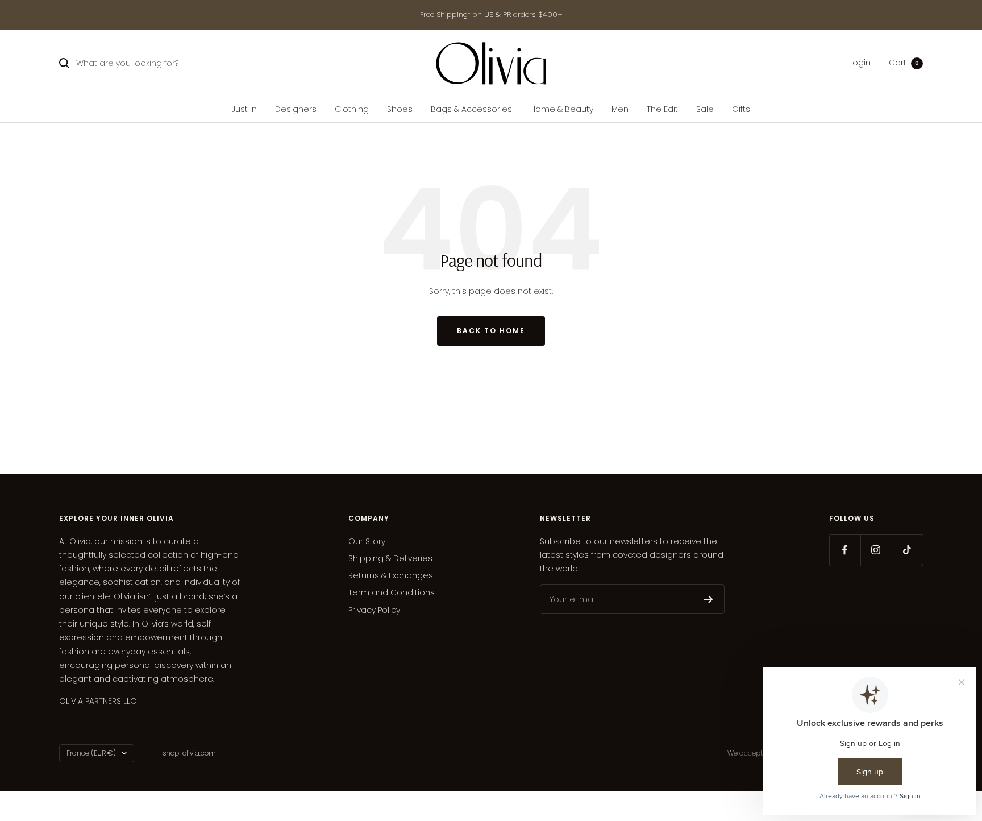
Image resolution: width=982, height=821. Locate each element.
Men (620, 109)
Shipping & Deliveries (390, 558)
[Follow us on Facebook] (844, 550)
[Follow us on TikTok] (907, 550)
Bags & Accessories (471, 109)
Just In (244, 109)
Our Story (366, 541)
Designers (296, 109)
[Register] (708, 599)
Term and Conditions (391, 592)
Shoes (400, 109)
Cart (904, 63)
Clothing (352, 109)
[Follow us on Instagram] (876, 550)
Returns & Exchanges (390, 575)
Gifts (741, 109)
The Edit (662, 109)
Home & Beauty (561, 109)
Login (860, 63)
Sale (705, 109)
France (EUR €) (91, 753)
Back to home (491, 330)
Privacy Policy (374, 610)
